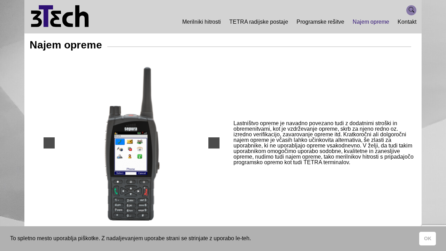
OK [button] (427, 238)
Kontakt (407, 22)
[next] (214, 143)
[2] (135, 214)
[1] (127, 214)
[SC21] (131, 143)
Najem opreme (371, 22)
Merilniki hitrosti (201, 22)
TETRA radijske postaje (258, 22)
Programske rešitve (320, 22)
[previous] (49, 143)
